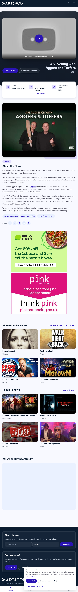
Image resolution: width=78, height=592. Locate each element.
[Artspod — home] (12, 3)
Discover (10, 590)
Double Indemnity (9, 351)
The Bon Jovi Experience (50, 444)
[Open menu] (74, 3)
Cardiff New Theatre (45, 216)
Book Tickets (10, 71)
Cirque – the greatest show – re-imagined (18, 415)
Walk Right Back (46, 351)
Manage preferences (35, 586)
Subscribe (66, 544)
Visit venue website (29, 71)
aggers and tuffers (28, 216)
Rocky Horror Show (10, 379)
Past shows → (40, 93)
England (33, 187)
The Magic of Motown (49, 379)
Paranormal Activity (48, 415)
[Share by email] (24, 223)
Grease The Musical (10, 444)
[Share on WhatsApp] (19, 223)
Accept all (31, 581)
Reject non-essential (47, 581)
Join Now (11, 567)
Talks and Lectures (11, 216)
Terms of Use (30, 576)
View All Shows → (69, 390)
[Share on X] (15, 223)
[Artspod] (14, 579)
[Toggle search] (68, 3)
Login (23, 567)
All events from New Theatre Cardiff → (62, 326)
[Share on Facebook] (10, 223)
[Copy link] (29, 223)
